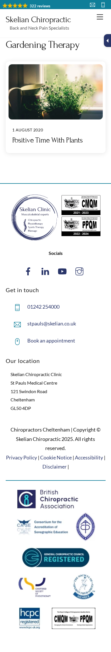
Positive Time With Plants (47, 140)
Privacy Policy (21, 457)
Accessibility (89, 457)
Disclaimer (54, 466)
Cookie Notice (56, 457)
